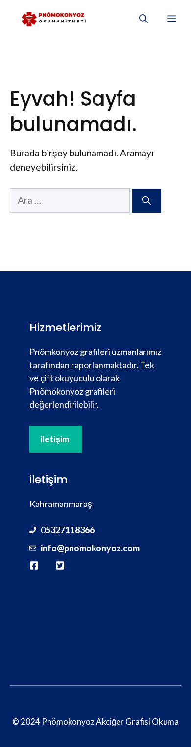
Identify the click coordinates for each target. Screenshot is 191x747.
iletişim (54, 439)
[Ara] (146, 201)
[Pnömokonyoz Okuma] (54, 18)
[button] (143, 18)
